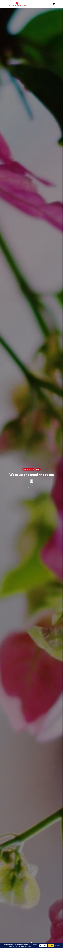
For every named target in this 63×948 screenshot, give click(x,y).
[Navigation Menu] (54, 4)
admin (31, 485)
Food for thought (28, 469)
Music (38, 469)
